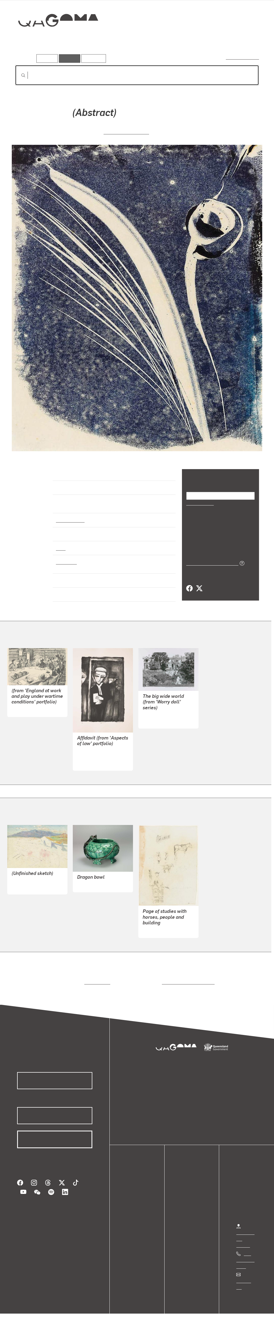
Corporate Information (121, 1310)
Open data (136, 1181)
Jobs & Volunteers (26, 1310)
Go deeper (246, 39)
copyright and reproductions (186, 977)
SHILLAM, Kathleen (126, 131)
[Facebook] (189, 588)
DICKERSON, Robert (96, 752)
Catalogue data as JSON (210, 563)
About (132, 1213)
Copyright (83, 1310)
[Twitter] (199, 588)
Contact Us (246, 1276)
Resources (92, 58)
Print (61, 543)
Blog (131, 1206)
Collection (54, 37)
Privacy (59, 1310)
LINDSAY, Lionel (27, 882)
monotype (66, 557)
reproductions (96, 977)
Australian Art (70, 515)
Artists (219, 39)
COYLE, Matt (154, 716)
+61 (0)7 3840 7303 (245, 1255)
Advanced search (243, 57)
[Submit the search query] (19, 75)
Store (132, 1200)
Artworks (193, 39)
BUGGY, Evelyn (91, 880)
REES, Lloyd (154, 925)
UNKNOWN (22, 704)
